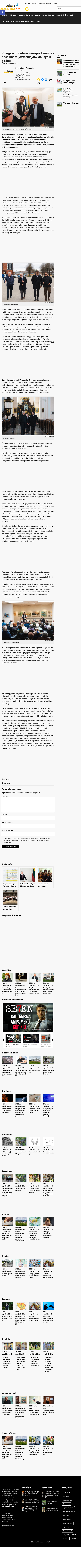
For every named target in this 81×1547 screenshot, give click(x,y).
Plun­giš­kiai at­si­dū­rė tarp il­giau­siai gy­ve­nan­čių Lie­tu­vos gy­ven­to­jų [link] (21, 1320)
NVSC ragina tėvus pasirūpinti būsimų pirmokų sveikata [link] (48, 1319)
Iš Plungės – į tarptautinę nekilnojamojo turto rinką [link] (47, 1234)
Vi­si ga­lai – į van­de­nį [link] (34, 1071)
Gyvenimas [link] (7, 1171)
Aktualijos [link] (26, 1487)
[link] (2, 12)
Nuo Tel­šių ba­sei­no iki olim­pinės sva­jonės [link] (20, 1275)
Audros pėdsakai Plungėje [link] (20, 1153)
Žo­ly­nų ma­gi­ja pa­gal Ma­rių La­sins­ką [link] (7, 1318)
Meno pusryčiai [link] (9, 1393)
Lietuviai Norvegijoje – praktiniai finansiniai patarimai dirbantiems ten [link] (20, 1236)
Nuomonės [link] (7, 1134)
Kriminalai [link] (6, 1091)
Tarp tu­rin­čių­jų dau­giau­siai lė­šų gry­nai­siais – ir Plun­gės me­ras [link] (34, 990)
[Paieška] (78, 8)
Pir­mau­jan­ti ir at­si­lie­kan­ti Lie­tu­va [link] (48, 1153)
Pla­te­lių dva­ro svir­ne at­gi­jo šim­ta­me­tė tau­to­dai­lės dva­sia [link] (7, 1362)
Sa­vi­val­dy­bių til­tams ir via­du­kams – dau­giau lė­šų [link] (7, 1073)
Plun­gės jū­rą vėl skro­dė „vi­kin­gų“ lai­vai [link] (34, 1275)
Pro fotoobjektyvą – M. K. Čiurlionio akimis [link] (48, 1412)
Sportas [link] (5, 1256)
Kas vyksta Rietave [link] (69, 1511)
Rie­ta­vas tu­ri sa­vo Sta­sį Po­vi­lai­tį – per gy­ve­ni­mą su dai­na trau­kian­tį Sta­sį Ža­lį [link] (7, 1192)
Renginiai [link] (6, 1339)
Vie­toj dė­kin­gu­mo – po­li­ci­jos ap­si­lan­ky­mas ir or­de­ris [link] (7, 990)
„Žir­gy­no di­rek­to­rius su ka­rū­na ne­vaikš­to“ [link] (34, 1190)
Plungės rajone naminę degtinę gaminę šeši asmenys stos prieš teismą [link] (20, 1112)
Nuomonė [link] (66, 1527)
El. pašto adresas (7, 822)
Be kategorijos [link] (67, 1500)
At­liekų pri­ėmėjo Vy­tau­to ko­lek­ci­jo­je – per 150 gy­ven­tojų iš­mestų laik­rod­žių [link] (48, 1192)
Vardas (4, 815)
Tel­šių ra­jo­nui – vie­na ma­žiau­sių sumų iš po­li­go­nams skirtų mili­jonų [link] (20, 991)
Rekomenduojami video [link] (12, 999)
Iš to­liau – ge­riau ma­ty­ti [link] (7, 1274)
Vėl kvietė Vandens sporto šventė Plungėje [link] (48, 1275)
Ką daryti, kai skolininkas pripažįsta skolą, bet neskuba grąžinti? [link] (7, 1235)
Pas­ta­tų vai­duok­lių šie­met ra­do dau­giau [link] (48, 1072)
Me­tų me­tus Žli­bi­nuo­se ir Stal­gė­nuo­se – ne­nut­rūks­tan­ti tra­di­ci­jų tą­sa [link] (21, 1363)
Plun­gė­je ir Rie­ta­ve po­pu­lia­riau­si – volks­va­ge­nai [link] (34, 1452)
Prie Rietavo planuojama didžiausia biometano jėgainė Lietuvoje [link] (34, 1235)
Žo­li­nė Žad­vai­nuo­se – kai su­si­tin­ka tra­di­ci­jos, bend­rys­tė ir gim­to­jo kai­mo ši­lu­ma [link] (49, 1364)
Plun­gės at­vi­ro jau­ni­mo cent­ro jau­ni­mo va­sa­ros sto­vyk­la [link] (35, 1361)
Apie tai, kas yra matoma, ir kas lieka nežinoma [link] (34, 1412)
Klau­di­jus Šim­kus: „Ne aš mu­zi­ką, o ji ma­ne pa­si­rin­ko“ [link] (7, 1412)
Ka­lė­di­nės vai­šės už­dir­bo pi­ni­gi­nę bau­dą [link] (34, 1110)
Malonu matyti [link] (67, 1519)
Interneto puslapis (7, 830)
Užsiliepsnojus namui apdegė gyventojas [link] (6, 1110)
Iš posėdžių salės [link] (10, 1053)
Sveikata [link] (6, 1299)
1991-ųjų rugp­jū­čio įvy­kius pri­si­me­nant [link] (7, 1153)
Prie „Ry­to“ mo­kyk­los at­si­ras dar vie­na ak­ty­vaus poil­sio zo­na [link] (48, 990)
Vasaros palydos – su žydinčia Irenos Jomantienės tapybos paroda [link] (20, 1414)
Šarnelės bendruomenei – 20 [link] (48, 1452)
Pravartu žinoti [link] (9, 1433)
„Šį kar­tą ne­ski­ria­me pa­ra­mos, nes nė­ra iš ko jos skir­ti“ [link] (21, 1073)
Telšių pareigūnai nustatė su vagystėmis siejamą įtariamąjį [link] (48, 1112)
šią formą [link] (24, 75)
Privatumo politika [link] (8, 1526)
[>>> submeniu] (39, 21)
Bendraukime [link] (8, 1506)
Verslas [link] (5, 1214)
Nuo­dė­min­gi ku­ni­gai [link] (34, 1153)
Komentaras (6, 796)
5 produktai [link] (66, 1492)
